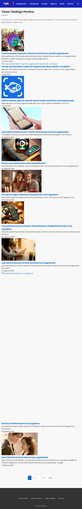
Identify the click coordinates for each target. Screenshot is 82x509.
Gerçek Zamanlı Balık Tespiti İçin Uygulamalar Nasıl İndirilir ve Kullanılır (36, 66)
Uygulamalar (21, 4)
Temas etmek (23, 498)
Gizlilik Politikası (50, 498)
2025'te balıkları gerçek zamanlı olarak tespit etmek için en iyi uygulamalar (38, 100)
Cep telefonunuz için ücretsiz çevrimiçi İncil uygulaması (29, 263)
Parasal (70, 4)
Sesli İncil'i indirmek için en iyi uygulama (21, 423)
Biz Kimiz (61, 498)
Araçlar (45, 4)
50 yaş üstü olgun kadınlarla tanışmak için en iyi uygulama (30, 194)
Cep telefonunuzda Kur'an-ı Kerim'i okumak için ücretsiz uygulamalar (35, 132)
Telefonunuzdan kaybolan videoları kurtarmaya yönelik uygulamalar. (35, 53)
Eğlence (53, 4)
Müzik (62, 4)
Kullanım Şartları (36, 498)
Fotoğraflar (34, 4)
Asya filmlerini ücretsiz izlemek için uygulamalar (25, 457)
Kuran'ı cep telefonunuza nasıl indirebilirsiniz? (24, 163)
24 (43, 478)
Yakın (50, 478)
